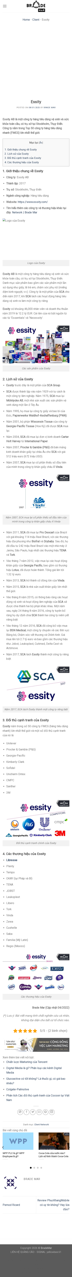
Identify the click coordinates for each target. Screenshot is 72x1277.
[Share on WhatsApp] (20, 1112)
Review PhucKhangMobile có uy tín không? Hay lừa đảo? (53, 1205)
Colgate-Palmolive (17, 1089)
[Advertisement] (36, 62)
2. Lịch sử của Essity (17, 153)
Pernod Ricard (11, 1205)
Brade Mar (49, 107)
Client (35, 19)
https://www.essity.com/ (33, 202)
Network (44, 1124)
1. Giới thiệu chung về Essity (21, 149)
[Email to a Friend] (39, 1112)
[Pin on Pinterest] (45, 1112)
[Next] (69, 1147)
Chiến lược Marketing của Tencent (26, 1062)
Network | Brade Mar (24, 212)
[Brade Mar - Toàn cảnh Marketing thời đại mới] (36, 6)
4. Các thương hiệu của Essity (22, 162)
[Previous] (3, 1147)
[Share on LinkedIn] (52, 1112)
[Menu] (5, 6)
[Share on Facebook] (26, 1112)
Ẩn (40, 142)
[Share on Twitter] (33, 1112)
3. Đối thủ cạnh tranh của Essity (23, 158)
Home (26, 19)
